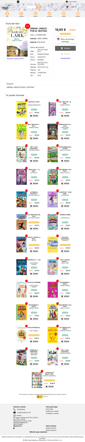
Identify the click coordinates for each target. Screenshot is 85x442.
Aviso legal (49, 409)
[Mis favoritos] (62, 7)
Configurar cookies (52, 413)
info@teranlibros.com (24, 412)
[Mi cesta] (67, 7)
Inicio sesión (72, 1)
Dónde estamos (51, 430)
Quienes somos (51, 428)
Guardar (66, 54)
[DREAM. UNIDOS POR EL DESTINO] (17, 42)
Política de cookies (52, 411)
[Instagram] (18, 2)
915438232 (21, 409)
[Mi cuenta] (67, 2)
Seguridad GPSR (65, 58)
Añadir (66, 48)
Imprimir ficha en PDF (15, 59)
